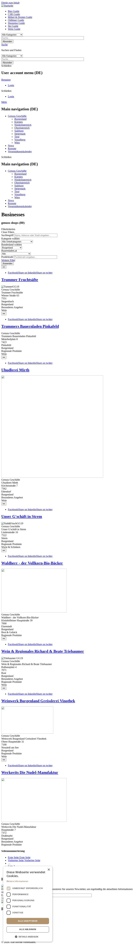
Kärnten (18, 122)
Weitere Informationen (17, 881)
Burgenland (20, 119)
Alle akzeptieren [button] (27, 921)
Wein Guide (14, 29)
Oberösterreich (22, 127)
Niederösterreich (22, 124)
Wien (17, 142)
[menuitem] (70, 11)
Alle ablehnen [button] (27, 929)
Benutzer (6, 79)
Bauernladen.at (9, 250)
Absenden (7, 41)
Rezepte (12, 148)
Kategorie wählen (10, 238)
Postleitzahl (7, 257)
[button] (28, 936)
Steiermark (19, 133)
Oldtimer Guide (16, 20)
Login (11, 85)
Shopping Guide (16, 23)
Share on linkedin (27, 272)
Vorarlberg (19, 139)
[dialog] (27, 904)
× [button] (48, 869)
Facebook (13, 272)
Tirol (16, 136)
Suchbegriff (7, 235)
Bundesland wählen (11, 244)
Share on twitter (44, 272)
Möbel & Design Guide (20, 17)
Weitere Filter (8, 260)
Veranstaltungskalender (20, 151)
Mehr (4, 102)
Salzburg (19, 130)
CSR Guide (14, 14)
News (11, 145)
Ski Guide (13, 26)
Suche (4, 44)
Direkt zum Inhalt (10, 2)
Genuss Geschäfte (17, 116)
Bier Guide (13, 11)
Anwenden (7, 263)
